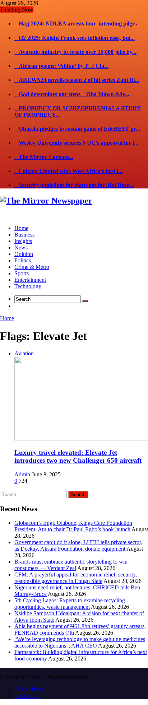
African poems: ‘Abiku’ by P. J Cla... (61, 66)
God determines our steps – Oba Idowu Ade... (71, 94)
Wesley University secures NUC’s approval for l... (76, 143)
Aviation (24, 353)
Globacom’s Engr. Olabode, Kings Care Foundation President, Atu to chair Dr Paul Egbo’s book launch (73, 526)
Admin (22, 474)
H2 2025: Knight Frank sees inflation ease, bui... (74, 38)
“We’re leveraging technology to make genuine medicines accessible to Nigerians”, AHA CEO (79, 642)
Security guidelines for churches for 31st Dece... (74, 185)
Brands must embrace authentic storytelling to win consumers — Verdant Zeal (71, 565)
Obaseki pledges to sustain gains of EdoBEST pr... (77, 129)
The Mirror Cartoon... (43, 157)
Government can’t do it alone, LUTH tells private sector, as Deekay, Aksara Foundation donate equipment (78, 545)
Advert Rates (29, 689)
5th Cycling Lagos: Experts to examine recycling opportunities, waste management (69, 603)
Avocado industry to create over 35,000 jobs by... (75, 52)
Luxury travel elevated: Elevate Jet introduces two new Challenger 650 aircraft (78, 456)
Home (7, 318)
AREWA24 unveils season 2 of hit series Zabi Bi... (76, 80)
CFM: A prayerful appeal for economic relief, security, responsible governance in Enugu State (75, 577)
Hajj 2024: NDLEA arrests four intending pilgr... (76, 23)
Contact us (26, 696)
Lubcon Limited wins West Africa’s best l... (68, 171)
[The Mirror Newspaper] (46, 200)
